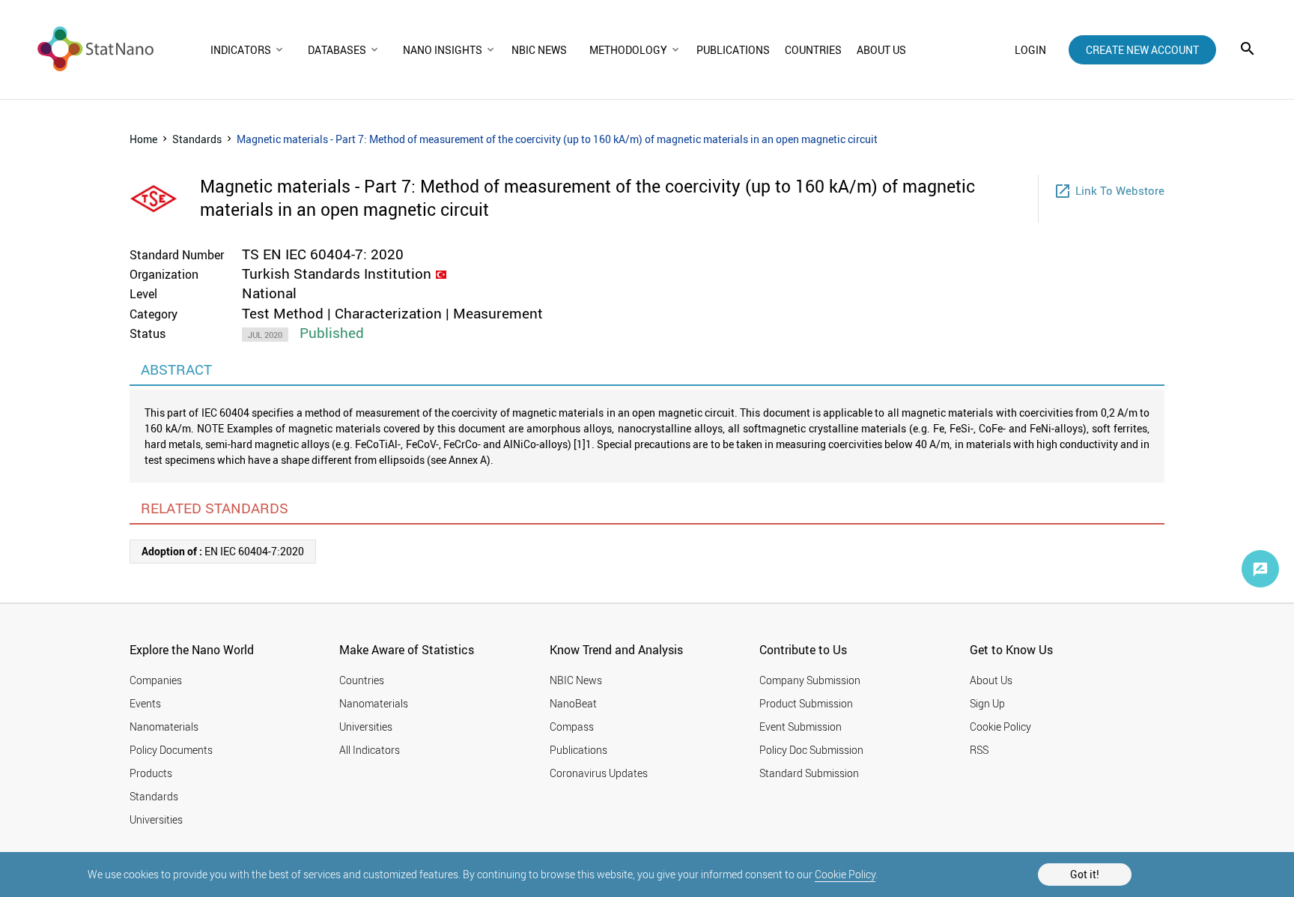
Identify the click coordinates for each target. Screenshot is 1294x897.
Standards (197, 139)
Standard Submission (809, 773)
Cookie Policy (845, 874)
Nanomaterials (164, 726)
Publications (578, 750)
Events (145, 703)
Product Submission (806, 703)
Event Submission (800, 726)
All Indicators (369, 750)
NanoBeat (573, 703)
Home (143, 139)
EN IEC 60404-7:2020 (223, 551)
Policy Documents (171, 750)
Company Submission (809, 680)
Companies (156, 680)
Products (151, 773)
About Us (991, 680)
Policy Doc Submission (811, 750)
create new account (1142, 50)
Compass (572, 726)
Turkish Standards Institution (336, 273)
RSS (979, 750)
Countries (361, 680)
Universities (156, 819)
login (1030, 50)
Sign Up (987, 703)
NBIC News (576, 680)
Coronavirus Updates (599, 773)
